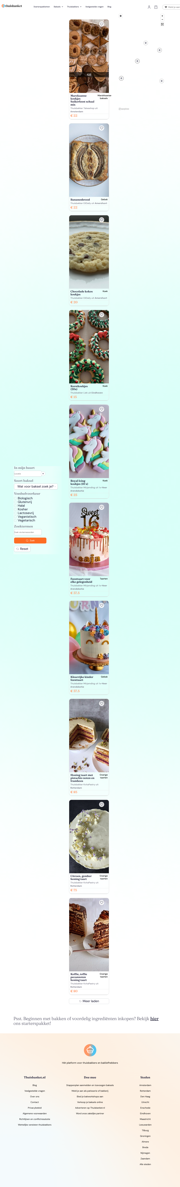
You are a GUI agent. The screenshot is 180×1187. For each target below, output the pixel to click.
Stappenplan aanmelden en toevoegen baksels (90, 1085)
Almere (145, 1141)
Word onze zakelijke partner (90, 1113)
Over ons (34, 1096)
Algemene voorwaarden (35, 1113)
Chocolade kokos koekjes (82, 293)
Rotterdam (145, 1090)
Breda (145, 1147)
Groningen (145, 1136)
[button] (155, 7)
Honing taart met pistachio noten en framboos (82, 778)
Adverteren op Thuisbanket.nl (90, 1107)
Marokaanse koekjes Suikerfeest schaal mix (82, 100)
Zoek (32, 540)
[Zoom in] (162, 16)
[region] (141, 62)
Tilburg (145, 1130)
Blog (109, 6)
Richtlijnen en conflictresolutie (34, 1119)
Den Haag (145, 1096)
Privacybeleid (35, 1107)
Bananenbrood (80, 199)
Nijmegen (145, 1153)
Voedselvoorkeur (27, 493)
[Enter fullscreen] (162, 24)
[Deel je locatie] (43, 473)
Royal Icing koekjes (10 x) (79, 482)
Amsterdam (145, 1085)
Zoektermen (23, 526)
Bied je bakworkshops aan (90, 1096)
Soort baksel (23, 481)
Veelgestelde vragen (94, 6)
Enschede (145, 1107)
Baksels (57, 6)
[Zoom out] (162, 19)
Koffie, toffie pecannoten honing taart (79, 977)
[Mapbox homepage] (123, 109)
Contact (34, 1102)
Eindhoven (145, 1113)
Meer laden (91, 1001)
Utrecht (145, 1102)
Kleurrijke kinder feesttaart (82, 678)
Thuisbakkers (73, 6)
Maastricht (145, 1119)
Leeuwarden (145, 1124)
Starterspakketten (42, 6)
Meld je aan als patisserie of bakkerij (90, 1090)
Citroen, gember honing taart (81, 877)
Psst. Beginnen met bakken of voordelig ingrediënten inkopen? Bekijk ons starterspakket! (86, 1021)
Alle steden (145, 1164)
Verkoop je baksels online (90, 1102)
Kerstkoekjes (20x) (79, 387)
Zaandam (145, 1158)
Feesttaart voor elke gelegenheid (81, 580)
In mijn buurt (24, 468)
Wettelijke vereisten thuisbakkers (34, 1124)
